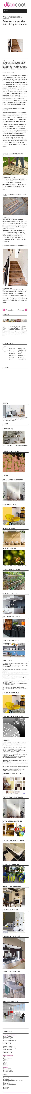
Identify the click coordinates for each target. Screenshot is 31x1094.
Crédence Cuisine (8, 1037)
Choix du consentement (9, 1084)
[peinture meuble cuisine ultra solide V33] (14, 637)
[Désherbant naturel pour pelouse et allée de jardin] (14, 471)
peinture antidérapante (19, 135)
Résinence (6, 1061)
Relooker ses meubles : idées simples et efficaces (24, 329)
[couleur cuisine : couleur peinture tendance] (14, 906)
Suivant (21, 310)
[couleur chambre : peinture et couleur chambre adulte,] (14, 793)
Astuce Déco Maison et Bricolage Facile (12, 17)
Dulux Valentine (7, 1058)
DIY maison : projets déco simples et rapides (5, 329)
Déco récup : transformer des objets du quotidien (12, 329)
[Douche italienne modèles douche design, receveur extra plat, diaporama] (14, 500)
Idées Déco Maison (12, 16)
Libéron (5, 1065)
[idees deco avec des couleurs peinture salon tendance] (14, 525)
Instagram (6, 1087)
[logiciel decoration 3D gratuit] (14, 1021)
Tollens (5, 1059)
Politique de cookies (8, 1079)
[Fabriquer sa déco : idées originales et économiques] (18, 323)
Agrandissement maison (9, 1040)
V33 (4, 1057)
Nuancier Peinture (8, 1071)
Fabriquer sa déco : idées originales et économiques (18, 329)
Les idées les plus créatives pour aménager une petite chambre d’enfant (15, 419)
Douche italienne (7, 1036)
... (22, 673)
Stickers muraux (7, 1049)
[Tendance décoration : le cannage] (14, 546)
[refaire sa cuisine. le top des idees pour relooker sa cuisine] (14, 968)
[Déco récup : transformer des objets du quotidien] (12, 323)
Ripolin (5, 1063)
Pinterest (5, 1088)
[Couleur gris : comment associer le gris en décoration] (14, 444)
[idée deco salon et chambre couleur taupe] (14, 932)
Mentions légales (7, 1083)
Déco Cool (6, 16)
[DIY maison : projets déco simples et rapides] (6, 323)
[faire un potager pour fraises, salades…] (14, 589)
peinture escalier (21, 130)
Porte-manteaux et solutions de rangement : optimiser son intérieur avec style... (14, 748)
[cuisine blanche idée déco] (14, 613)
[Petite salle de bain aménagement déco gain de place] (14, 997)
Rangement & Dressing (9, 1048)
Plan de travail (7, 1039)
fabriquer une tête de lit (21, 91)
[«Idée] (14, 882)
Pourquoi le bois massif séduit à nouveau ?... (14, 742)
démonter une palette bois (19, 179)
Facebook (6, 1086)
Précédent (10, 310)
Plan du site (6, 1078)
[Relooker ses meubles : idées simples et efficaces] (24, 323)
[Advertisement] (15, 385)
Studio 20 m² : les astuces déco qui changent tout (14, 675)
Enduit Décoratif (7, 1070)
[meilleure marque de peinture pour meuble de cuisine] (14, 836)
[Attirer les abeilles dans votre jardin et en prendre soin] (14, 564)
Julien (5, 1062)
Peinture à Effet (7, 1069)
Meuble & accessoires (9, 1046)
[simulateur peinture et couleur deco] (14, 736)
